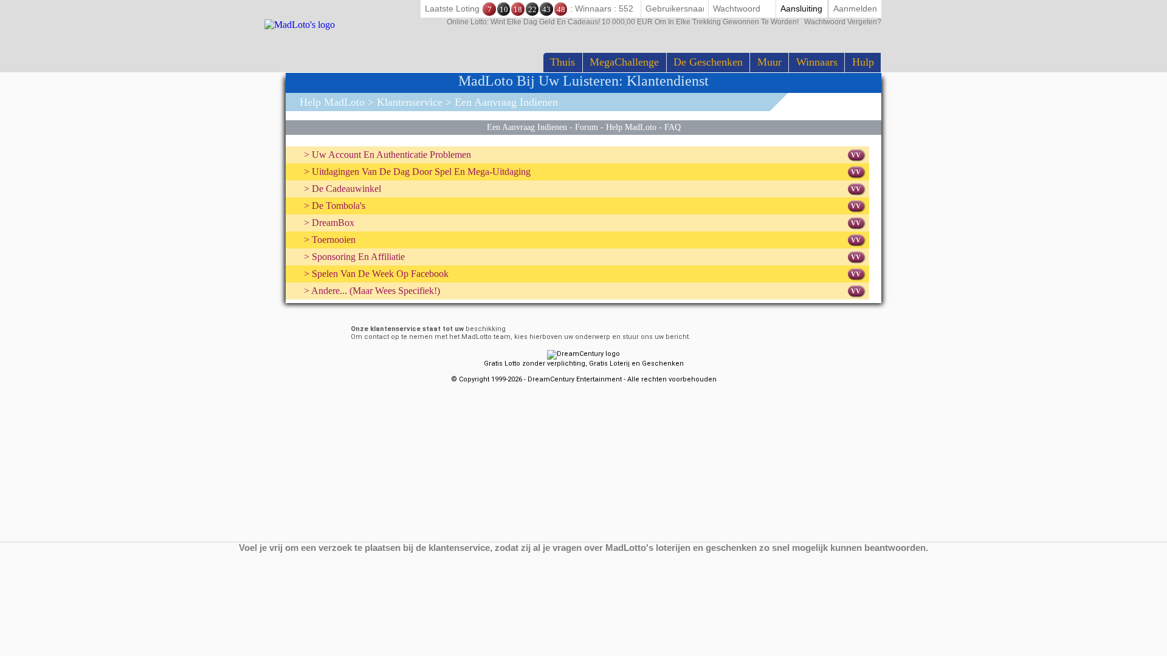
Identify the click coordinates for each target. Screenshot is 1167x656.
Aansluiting (801, 8)
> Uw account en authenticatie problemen (387, 154)
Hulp (863, 62)
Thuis (562, 62)
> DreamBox (329, 222)
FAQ (672, 127)
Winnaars (817, 62)
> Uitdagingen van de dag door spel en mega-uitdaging (417, 171)
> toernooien (330, 239)
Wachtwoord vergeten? (664, 22)
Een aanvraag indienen (527, 127)
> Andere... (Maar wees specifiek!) (372, 290)
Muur (769, 62)
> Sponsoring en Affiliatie (354, 256)
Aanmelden (855, 8)
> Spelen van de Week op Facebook (376, 273)
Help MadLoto (332, 102)
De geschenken (708, 62)
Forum (586, 127)
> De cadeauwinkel (342, 188)
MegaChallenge (624, 62)
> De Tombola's (334, 205)
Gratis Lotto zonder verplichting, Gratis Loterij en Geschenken (584, 363)
